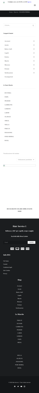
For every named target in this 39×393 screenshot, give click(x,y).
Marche (16, 12)
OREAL (19, 342)
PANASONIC (19, 361)
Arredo (19, 289)
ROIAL (19, 368)
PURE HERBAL (19, 365)
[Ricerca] (19, 25)
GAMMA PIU (19, 326)
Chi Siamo (6, 261)
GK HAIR (19, 323)
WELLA (19, 355)
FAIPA (19, 339)
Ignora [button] (29, 2)
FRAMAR (19, 330)
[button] (35, 5)
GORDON (19, 336)
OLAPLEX (19, 358)
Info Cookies (6, 270)
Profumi (19, 305)
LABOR (19, 333)
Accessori (19, 286)
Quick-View (33, 166)
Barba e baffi (19, 292)
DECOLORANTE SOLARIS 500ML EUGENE (19, 209)
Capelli (19, 295)
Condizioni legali (7, 267)
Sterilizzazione (19, 308)
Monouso (19, 301)
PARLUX (19, 320)
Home (11, 12)
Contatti (5, 264)
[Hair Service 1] (10, 5)
